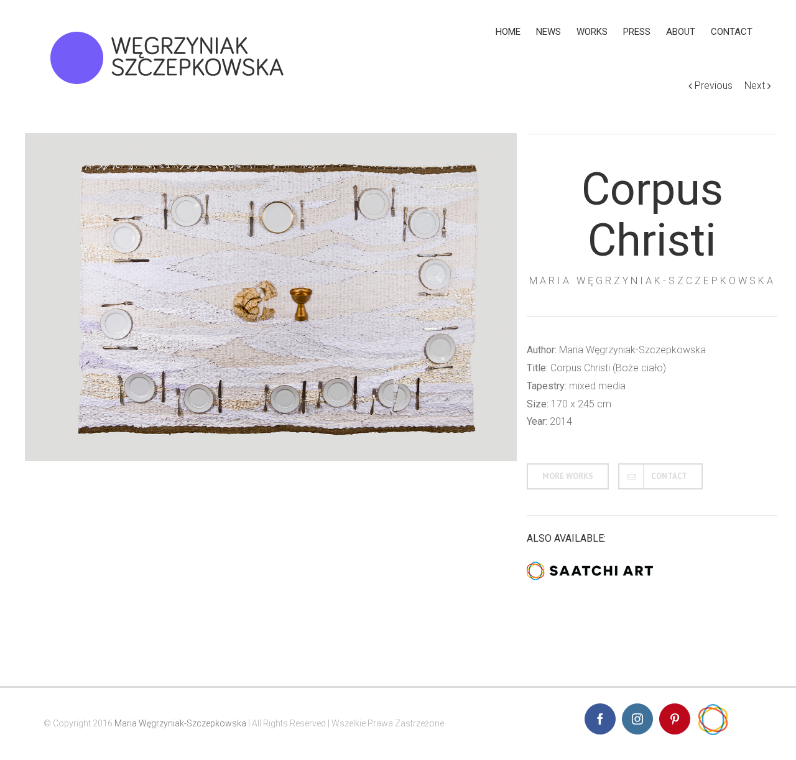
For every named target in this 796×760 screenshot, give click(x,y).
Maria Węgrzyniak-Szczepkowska (180, 723)
